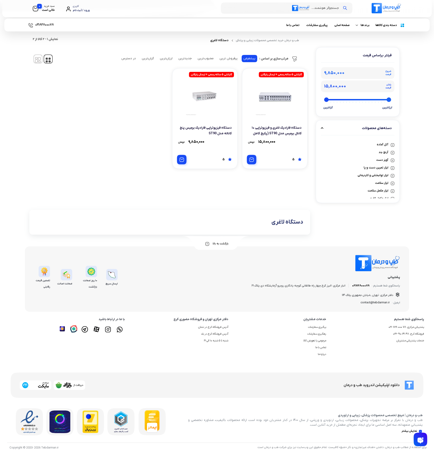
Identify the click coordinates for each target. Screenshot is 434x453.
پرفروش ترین (228, 58)
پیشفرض (249, 58)
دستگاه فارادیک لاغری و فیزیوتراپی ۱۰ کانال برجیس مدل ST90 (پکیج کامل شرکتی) (277, 133)
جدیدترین (185, 58)
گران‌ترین (148, 58)
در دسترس (128, 58)
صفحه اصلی (342, 25)
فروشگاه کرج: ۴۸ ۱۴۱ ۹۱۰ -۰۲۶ (408, 334)
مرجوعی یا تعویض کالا (314, 340)
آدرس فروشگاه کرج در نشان (213, 327)
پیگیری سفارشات (317, 25)
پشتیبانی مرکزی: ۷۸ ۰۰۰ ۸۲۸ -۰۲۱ (406, 327)
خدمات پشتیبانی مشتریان (410, 340)
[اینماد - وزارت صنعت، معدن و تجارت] (29, 421)
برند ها (365, 25)
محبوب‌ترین (206, 58)
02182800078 (361, 286)
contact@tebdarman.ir (375, 302)
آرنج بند (383, 152)
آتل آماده (382, 144)
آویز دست (382, 160)
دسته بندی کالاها (386, 25)
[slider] (389, 99)
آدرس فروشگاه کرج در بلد (214, 334)
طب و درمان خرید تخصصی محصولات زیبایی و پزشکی (267, 40)
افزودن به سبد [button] (251, 159)
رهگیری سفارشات (316, 334)
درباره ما (322, 354)
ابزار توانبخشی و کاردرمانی (373, 175)
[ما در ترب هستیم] (59, 421)
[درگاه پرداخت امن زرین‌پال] (90, 421)
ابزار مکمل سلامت (378, 191)
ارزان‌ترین (166, 58)
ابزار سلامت (381, 183)
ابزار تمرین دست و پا (376, 168)
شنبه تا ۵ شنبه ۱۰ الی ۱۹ (216, 340)
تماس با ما (293, 25)
